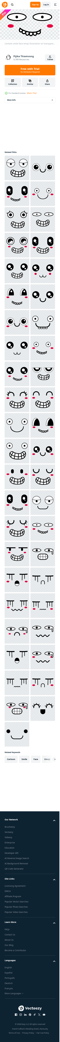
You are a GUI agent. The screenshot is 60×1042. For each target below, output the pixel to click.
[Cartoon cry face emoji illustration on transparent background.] (17, 965)
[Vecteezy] (5, 5)
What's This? (32, 93)
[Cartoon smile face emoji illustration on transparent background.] (17, 167)
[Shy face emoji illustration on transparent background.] (17, 1016)
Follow (50, 59)
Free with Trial (30, 70)
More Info (11, 99)
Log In (46, 4)
